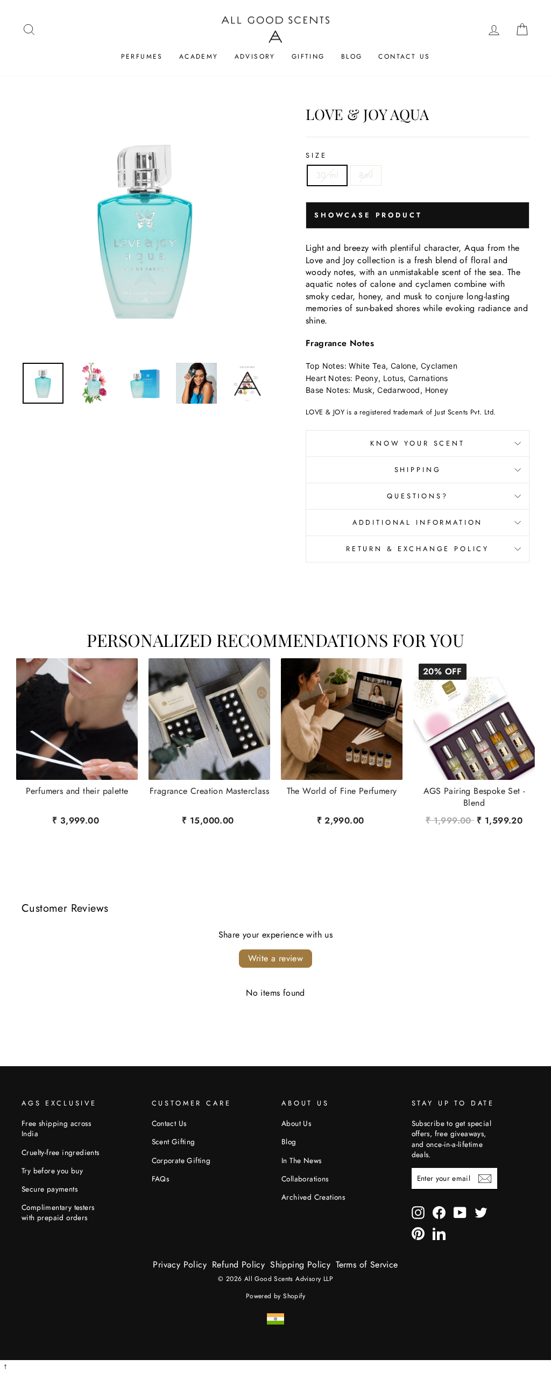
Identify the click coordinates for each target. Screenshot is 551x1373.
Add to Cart (473, 819)
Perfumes (142, 56)
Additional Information (417, 522)
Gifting (308, 56)
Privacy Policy (180, 1264)
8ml (366, 175)
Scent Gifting (173, 1141)
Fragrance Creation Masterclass (209, 791)
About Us (296, 1123)
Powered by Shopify (275, 1296)
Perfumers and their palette (77, 791)
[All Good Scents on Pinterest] (418, 1233)
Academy (198, 56)
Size (316, 155)
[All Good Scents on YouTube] (460, 1212)
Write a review (275, 958)
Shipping (417, 469)
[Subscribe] (485, 1178)
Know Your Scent (417, 443)
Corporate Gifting (181, 1160)
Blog (352, 56)
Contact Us (404, 56)
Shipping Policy (300, 1264)
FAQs (160, 1178)
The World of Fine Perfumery (342, 791)
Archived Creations (313, 1197)
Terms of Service (367, 1264)
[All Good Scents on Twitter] (481, 1212)
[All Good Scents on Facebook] (439, 1212)
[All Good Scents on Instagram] (418, 1212)
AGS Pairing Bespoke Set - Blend (474, 797)
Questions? (417, 496)
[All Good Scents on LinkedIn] (439, 1233)
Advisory (255, 56)
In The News (301, 1160)
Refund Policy (238, 1264)
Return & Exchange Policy (417, 549)
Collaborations (305, 1178)
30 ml (327, 175)
